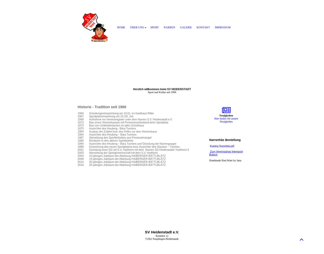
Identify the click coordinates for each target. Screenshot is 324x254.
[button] (301, 239)
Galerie (186, 27)
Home (121, 27)
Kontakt (203, 27)
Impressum (223, 27)
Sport (154, 27)
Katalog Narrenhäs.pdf (222, 145)
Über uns (137, 27)
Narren (169, 27)
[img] (162, 42)
